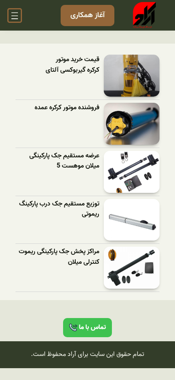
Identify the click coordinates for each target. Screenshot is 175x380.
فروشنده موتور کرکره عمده (67, 108)
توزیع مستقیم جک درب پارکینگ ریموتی (59, 209)
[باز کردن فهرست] (14, 15)
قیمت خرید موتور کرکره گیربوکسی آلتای (72, 65)
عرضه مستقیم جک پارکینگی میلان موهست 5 (64, 161)
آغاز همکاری (87, 15)
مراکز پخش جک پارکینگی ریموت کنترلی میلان (59, 257)
